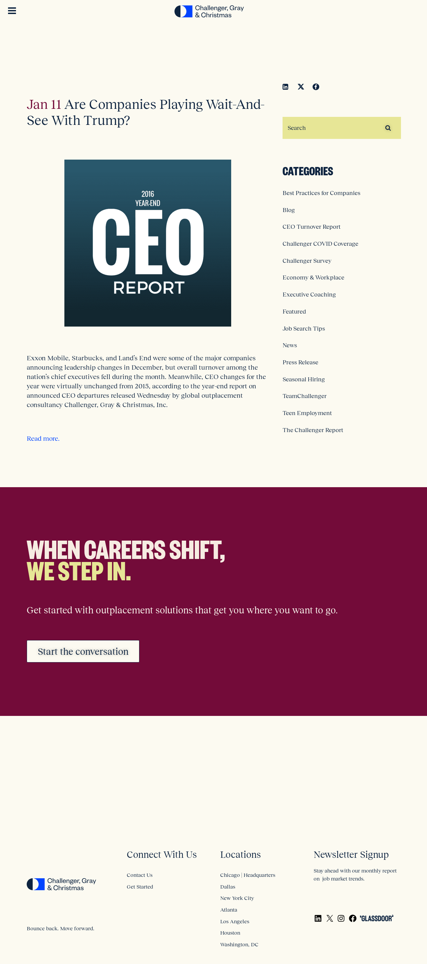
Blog (289, 210)
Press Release (300, 362)
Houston (230, 933)
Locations (240, 854)
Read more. (43, 438)
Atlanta (228, 910)
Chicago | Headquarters (247, 875)
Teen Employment (307, 413)
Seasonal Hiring (304, 379)
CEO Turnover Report (312, 226)
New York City (237, 898)
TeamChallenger (305, 396)
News (290, 345)
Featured (294, 311)
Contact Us (139, 875)
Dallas (227, 887)
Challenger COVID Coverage (320, 243)
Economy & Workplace (313, 277)
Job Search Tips (304, 328)
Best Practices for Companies (321, 193)
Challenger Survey (307, 260)
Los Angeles (234, 921)
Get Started (140, 887)
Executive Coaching (309, 294)
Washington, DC (239, 944)
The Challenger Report (313, 430)
